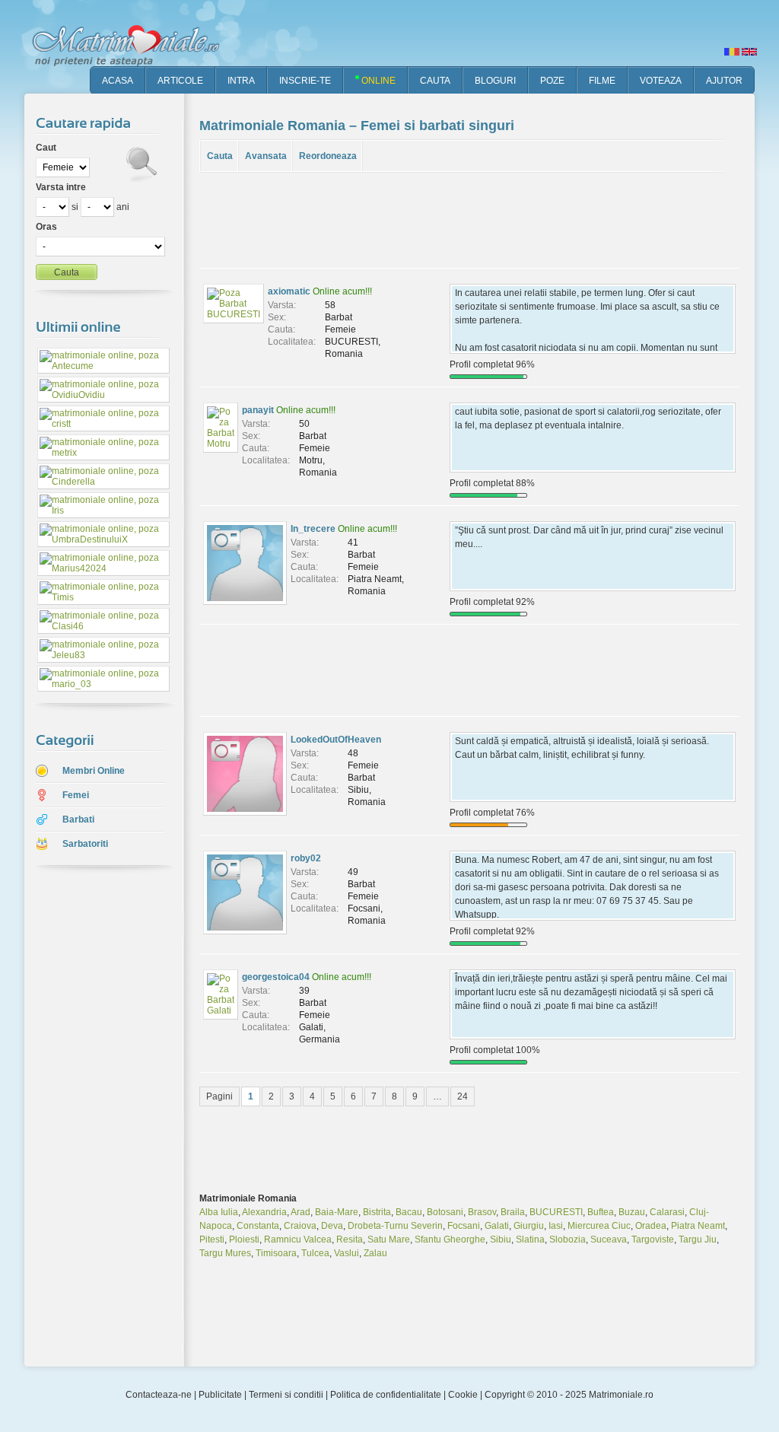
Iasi (555, 1225)
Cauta (220, 156)
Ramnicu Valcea (298, 1239)
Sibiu (500, 1239)
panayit (258, 410)
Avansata (266, 156)
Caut (46, 147)
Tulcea (315, 1253)
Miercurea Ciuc (599, 1225)
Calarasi (667, 1212)
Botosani (445, 1212)
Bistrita (377, 1212)
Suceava (608, 1239)
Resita (349, 1239)
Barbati (78, 819)
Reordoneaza (328, 156)
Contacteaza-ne (159, 1394)
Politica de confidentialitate (385, 1394)
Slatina (530, 1239)
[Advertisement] (93, 1117)
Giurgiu (529, 1225)
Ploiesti (244, 1239)
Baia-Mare (336, 1212)
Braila (513, 1212)
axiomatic (289, 291)
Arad (300, 1212)
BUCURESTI (556, 1212)
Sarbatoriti (85, 844)
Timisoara (276, 1253)
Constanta (258, 1225)
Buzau (631, 1212)
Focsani (463, 1225)
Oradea (650, 1225)
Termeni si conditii (286, 1394)
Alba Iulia (218, 1212)
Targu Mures (225, 1253)
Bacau (409, 1212)
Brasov (482, 1212)
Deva (332, 1225)
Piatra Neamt (698, 1225)
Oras (46, 226)
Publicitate (220, 1394)
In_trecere (313, 528)
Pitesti (211, 1239)
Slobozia (567, 1239)
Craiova (300, 1225)
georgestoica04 (276, 977)
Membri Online (93, 770)
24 (462, 1096)
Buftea (600, 1212)
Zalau (375, 1253)
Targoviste (652, 1239)
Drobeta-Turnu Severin (395, 1225)
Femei (75, 795)
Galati (497, 1225)
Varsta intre (61, 187)
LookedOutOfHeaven (336, 739)
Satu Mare (388, 1239)
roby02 (306, 858)
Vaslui (346, 1253)
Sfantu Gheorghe (450, 1239)
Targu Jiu (698, 1239)
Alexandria (264, 1212)
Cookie (463, 1394)
